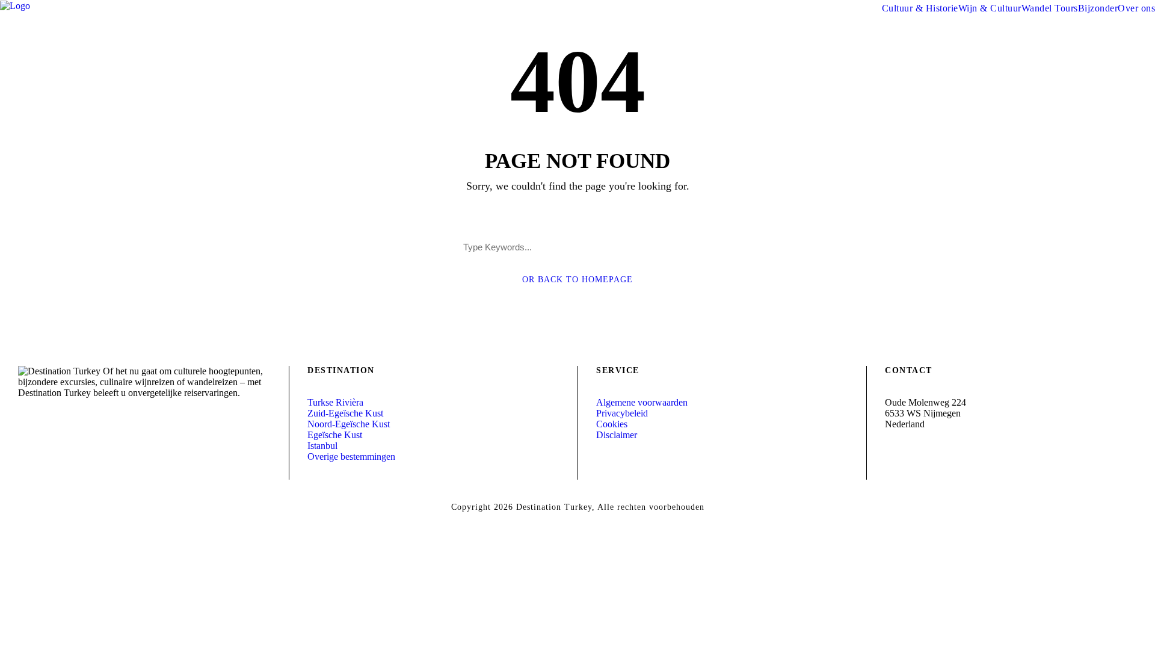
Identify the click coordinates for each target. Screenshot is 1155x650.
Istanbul (322, 446)
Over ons (1136, 8)
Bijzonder (1098, 8)
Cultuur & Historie (920, 8)
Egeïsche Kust (334, 435)
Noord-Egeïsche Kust (348, 424)
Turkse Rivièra (335, 402)
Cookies (611, 424)
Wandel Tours (1049, 8)
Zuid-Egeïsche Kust (345, 413)
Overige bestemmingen (351, 456)
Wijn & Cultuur (989, 8)
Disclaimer (616, 435)
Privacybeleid (622, 413)
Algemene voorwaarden (642, 402)
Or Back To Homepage (577, 279)
